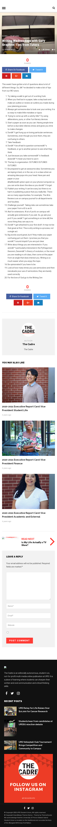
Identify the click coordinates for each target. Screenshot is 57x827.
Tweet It (39, 70)
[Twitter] (12, 693)
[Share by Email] (26, 76)
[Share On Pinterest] (6, 76)
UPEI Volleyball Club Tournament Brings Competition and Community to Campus (35, 745)
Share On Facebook (16, 70)
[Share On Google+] (16, 76)
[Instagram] (18, 693)
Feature (14, 36)
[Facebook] (6, 693)
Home (5, 36)
